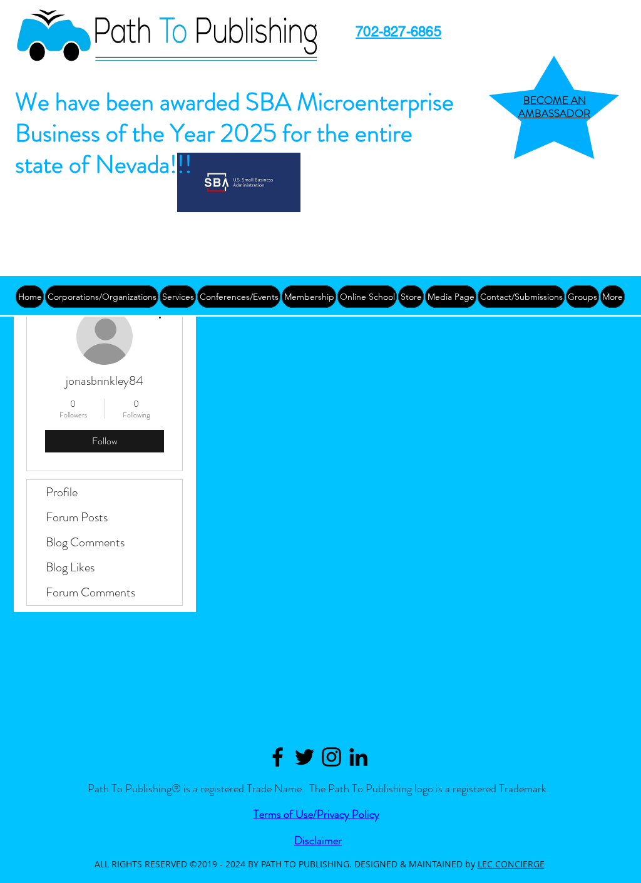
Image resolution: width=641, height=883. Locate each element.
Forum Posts (77, 517)
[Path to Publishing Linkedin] (358, 757)
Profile (62, 492)
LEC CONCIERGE (511, 864)
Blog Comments (85, 542)
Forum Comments (90, 592)
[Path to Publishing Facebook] (277, 757)
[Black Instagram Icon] (331, 757)
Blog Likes (70, 567)
